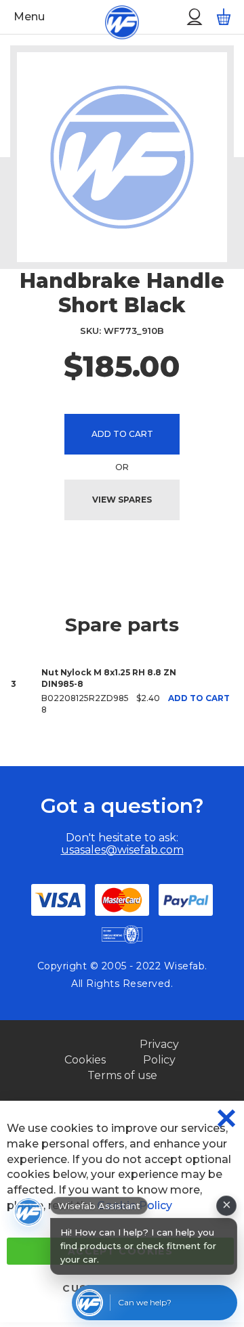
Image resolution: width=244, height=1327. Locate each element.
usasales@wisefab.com (122, 849)
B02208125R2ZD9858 (85, 704)
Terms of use (122, 1075)
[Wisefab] (106, 17)
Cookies (85, 1059)
